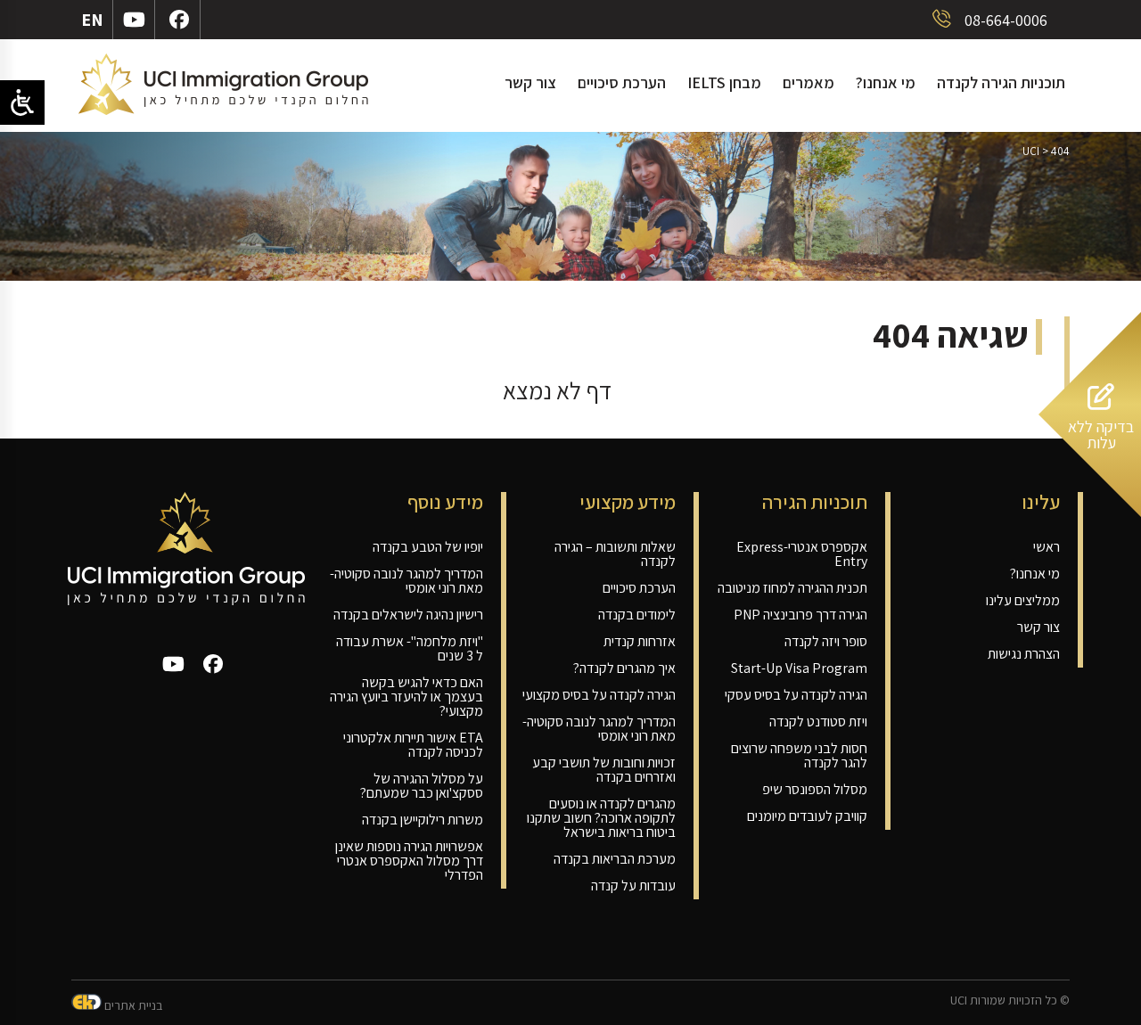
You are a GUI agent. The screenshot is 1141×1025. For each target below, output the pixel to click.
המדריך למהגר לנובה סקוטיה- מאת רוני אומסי (599, 728)
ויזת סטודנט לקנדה (818, 721)
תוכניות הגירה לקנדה (1001, 82)
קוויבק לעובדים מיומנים (807, 816)
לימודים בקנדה (637, 614)
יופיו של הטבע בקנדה (428, 546)
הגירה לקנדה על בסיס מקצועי (599, 694)
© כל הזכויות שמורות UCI (1010, 1000)
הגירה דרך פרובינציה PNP (800, 614)
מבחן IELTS (724, 82)
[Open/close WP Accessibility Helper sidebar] (22, 102)
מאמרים (808, 82)
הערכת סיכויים (622, 82)
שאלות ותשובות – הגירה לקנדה (615, 553)
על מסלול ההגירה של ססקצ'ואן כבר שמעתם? (421, 785)
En (92, 19)
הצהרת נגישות (1024, 653)
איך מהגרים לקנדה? (624, 668)
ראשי (1046, 546)
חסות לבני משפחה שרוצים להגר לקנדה (799, 755)
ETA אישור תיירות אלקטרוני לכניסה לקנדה (413, 744)
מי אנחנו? (885, 82)
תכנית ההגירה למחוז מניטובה (792, 587)
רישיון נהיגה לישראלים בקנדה (408, 614)
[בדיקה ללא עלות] (1089, 511)
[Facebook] (180, 19)
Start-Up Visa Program (799, 668)
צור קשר (530, 82)
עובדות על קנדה (633, 885)
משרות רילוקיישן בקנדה (422, 819)
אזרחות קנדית (639, 641)
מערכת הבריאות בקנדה (615, 858)
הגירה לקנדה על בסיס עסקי (796, 694)
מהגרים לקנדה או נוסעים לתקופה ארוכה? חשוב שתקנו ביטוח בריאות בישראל (601, 817)
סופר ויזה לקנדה (825, 641)
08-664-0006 (1004, 20)
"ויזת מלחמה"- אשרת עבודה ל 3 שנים (409, 648)
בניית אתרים (132, 1005)
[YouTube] (134, 19)
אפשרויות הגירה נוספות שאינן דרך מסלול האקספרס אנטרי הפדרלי (409, 860)
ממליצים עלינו (1023, 600)
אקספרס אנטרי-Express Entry (801, 553)
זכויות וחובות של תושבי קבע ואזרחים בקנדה (604, 769)
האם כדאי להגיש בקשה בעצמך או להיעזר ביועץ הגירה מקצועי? (406, 696)
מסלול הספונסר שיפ (814, 789)
